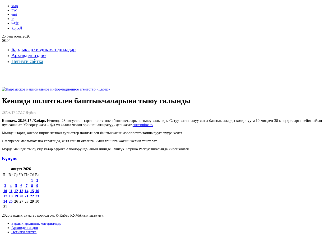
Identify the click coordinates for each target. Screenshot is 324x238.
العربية (16, 28)
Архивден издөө (28, 55)
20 (21, 196)
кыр (14, 6)
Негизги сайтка (27, 61)
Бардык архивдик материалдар (43, 49)
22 (32, 196)
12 (16, 191)
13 (21, 191)
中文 (15, 23)
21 (26, 196)
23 (37, 196)
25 (11, 201)
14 (26, 191)
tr (12, 19)
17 (5, 196)
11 (11, 191)
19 (16, 196)
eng (14, 14)
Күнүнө (10, 158)
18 (11, 196)
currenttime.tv (143, 125)
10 (5, 191)
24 (5, 201)
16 (37, 191)
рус (14, 10)
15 (32, 191)
